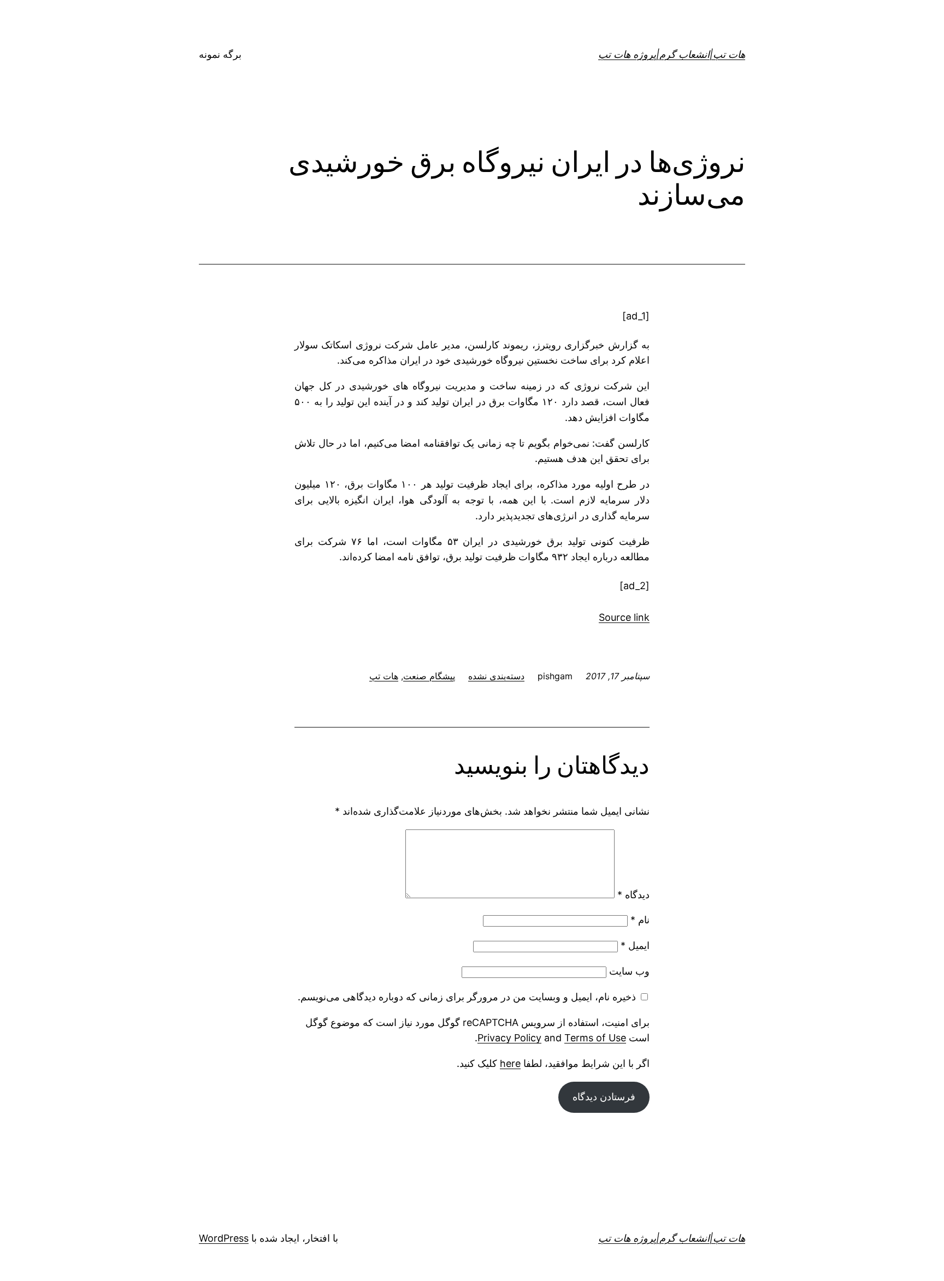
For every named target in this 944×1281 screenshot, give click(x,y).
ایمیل (635, 945)
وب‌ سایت (629, 971)
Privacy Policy (509, 1037)
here (510, 1063)
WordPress (224, 1238)
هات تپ (383, 676)
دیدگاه (633, 894)
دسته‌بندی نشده (496, 676)
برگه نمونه (220, 54)
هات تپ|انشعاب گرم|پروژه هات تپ (671, 54)
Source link (624, 617)
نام (640, 920)
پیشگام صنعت (429, 676)
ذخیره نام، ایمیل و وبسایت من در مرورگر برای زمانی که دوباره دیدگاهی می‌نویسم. (467, 997)
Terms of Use (595, 1037)
